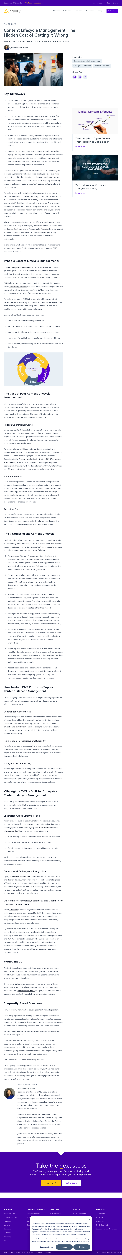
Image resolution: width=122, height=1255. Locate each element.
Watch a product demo (34, 3)
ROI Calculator (55, 1213)
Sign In (115, 3)
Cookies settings (46, 1247)
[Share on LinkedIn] (74, 77)
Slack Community (102, 1225)
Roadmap (7, 1236)
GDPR (31, 1252)
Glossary (47, 1252)
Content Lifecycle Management (87, 61)
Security (39, 1252)
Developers (8, 1229)
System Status (8, 1252)
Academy (100, 3)
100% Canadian (79, 1213)
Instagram (100, 1221)
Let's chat (112, 11)
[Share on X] (80, 77)
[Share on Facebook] (85, 77)
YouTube (99, 1217)
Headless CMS (9, 1213)
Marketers (8, 1225)
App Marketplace (33, 1213)
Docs (109, 3)
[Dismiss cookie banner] (89, 1219)
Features (7, 1233)
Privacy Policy (81, 1234)
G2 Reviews (100, 1213)
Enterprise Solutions (82, 66)
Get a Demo (71, 1182)
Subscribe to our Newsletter (107, 1229)
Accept (64, 1247)
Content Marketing (102, 66)
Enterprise (8, 1221)
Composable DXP (10, 1217)
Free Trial (49, 1182)
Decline (81, 1247)
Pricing (6, 1240)
